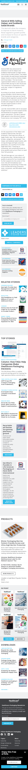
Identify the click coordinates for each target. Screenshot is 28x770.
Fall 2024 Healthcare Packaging (21, 631)
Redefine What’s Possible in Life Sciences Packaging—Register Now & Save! (9, 252)
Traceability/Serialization (9, 390)
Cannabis (4, 306)
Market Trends (5, 316)
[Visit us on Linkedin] (9, 734)
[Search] (22, 4)
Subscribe (8, 639)
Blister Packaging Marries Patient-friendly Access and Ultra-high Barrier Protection (13, 543)
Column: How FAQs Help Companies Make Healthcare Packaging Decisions (13, 365)
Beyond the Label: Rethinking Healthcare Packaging (8, 651)
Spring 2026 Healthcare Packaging (7, 609)
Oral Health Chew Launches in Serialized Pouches (8, 393)
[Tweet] (17, 46)
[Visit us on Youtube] (12, 734)
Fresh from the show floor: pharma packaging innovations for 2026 (9, 262)
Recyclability (5, 412)
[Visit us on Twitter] (5, 734)
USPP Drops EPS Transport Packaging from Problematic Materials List (8, 382)
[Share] (10, 46)
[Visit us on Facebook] (2, 734)
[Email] (6, 46)
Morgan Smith (8, 40)
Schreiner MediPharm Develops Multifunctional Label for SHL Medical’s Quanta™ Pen (11, 559)
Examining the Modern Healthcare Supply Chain (9, 671)
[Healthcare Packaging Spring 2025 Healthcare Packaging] (7, 621)
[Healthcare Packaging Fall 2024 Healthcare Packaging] (21, 621)
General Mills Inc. (7, 189)
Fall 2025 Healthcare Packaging (21, 608)
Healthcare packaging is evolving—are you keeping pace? (9, 682)
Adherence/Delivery (7, 285)
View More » (4, 689)
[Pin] (21, 46)
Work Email (6, 216)
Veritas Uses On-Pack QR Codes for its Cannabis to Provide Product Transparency (9, 309)
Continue (14, 767)
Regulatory (4, 295)
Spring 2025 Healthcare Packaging (7, 632)
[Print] (2, 46)
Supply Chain (5, 669)
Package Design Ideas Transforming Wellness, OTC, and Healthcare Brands (9, 662)
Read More (8, 455)
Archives (20, 639)
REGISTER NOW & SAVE (9, 501)
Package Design (5, 658)
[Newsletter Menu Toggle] (18, 4)
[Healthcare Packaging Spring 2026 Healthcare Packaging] (7, 598)
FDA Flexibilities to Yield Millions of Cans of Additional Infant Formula (9, 299)
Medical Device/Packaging (9, 359)
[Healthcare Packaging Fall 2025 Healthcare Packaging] (21, 598)
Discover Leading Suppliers (7, 271)
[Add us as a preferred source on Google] (25, 46)
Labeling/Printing (6, 648)
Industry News (5, 401)
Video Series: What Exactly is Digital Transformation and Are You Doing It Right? (9, 404)
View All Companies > (14, 242)
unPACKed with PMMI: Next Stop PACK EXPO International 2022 (17, 125)
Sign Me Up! (8, 223)
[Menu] (25, 4)
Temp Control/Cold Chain (9, 379)
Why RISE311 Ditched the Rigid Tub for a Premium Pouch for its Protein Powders (9, 415)
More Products (8, 573)
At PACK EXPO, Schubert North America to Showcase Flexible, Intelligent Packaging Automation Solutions (12, 566)
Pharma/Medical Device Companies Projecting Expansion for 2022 (9, 319)
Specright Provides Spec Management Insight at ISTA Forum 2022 (9, 288)
